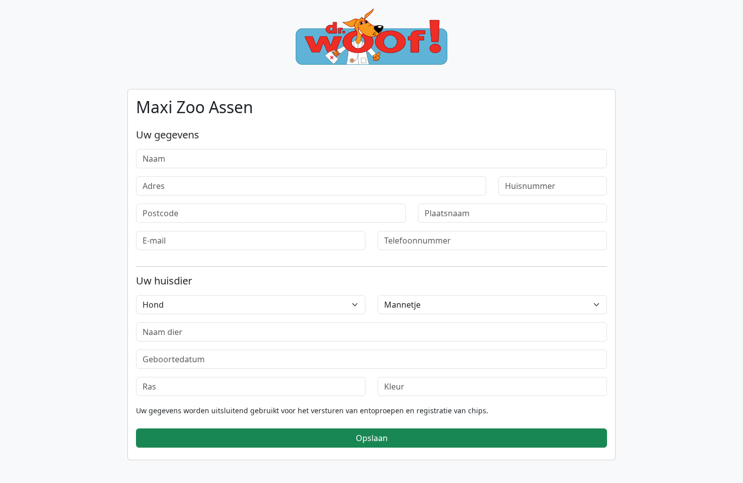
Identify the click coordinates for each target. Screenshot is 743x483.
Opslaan (372, 438)
